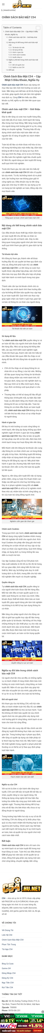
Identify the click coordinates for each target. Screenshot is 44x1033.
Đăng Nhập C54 (9, 973)
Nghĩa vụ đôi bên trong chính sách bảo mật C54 (23, 61)
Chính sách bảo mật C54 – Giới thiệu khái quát (23, 38)
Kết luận (11, 70)
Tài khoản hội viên (18, 47)
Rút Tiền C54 (7, 987)
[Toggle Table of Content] (37, 28)
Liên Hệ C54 (7, 935)
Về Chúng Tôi (7, 930)
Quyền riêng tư (17, 57)
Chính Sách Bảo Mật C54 (12, 940)
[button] (3, 4)
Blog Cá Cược (8, 964)
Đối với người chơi (18, 65)
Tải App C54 (7, 949)
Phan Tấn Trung (9, 944)
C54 (3, 898)
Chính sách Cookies (18, 55)
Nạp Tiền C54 (8, 982)
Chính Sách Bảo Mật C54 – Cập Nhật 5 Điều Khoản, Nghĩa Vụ (21, 33)
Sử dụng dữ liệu (17, 50)
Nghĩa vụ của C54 (18, 67)
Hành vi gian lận (17, 52)
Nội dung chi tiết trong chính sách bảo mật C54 (23, 44)
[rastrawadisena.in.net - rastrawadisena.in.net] (22, 4)
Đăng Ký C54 (7, 978)
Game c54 (6, 968)
